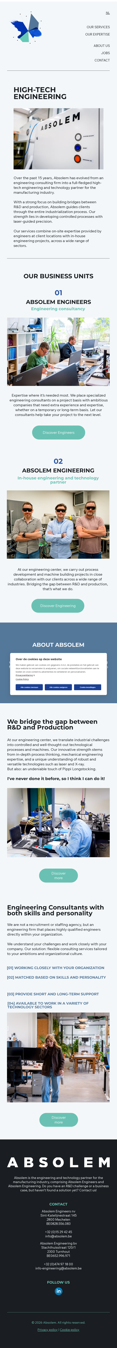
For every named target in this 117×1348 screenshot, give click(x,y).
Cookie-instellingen (87, 687)
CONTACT (102, 60)
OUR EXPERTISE (97, 34)
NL (108, 13)
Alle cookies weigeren (58, 687)
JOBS (105, 53)
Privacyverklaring (24, 675)
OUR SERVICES (98, 27)
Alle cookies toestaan (29, 687)
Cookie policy (69, 1329)
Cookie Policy (22, 679)
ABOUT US (102, 46)
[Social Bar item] (58, 1291)
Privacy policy (48, 1329)
